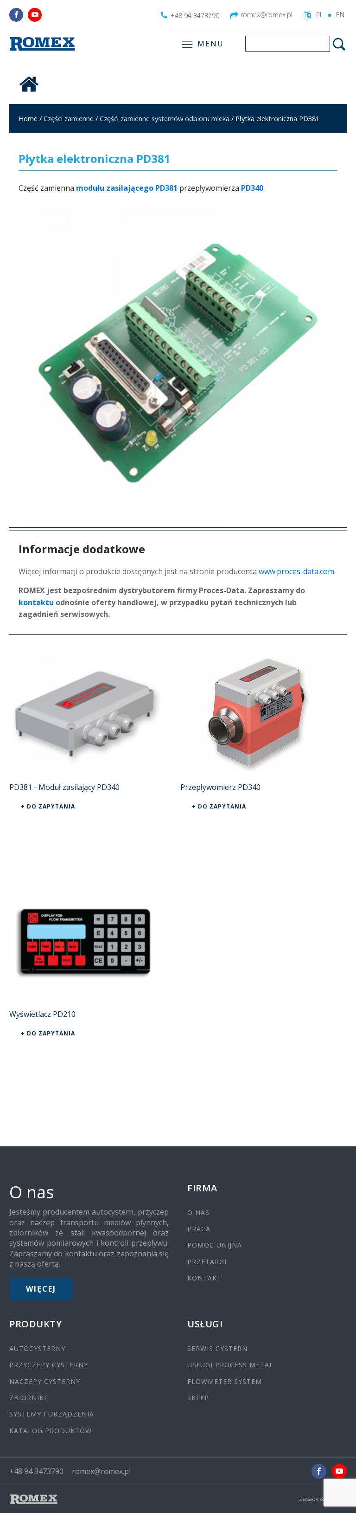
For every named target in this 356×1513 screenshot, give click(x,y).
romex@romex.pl (266, 14)
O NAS (198, 1212)
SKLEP (198, 1397)
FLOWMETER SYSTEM (224, 1381)
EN (340, 14)
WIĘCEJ (41, 1289)
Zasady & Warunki (323, 1499)
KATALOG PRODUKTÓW (50, 1430)
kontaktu (36, 602)
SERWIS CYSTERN (217, 1348)
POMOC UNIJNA (214, 1244)
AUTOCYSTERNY (37, 1348)
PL (319, 14)
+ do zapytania (48, 806)
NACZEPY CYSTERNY (44, 1381)
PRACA (198, 1228)
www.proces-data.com (296, 571)
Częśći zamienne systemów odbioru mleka (164, 118)
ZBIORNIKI (27, 1397)
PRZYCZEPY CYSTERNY (48, 1364)
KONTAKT (204, 1277)
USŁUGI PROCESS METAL (230, 1364)
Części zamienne (69, 118)
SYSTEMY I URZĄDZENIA (51, 1413)
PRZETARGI (207, 1261)
